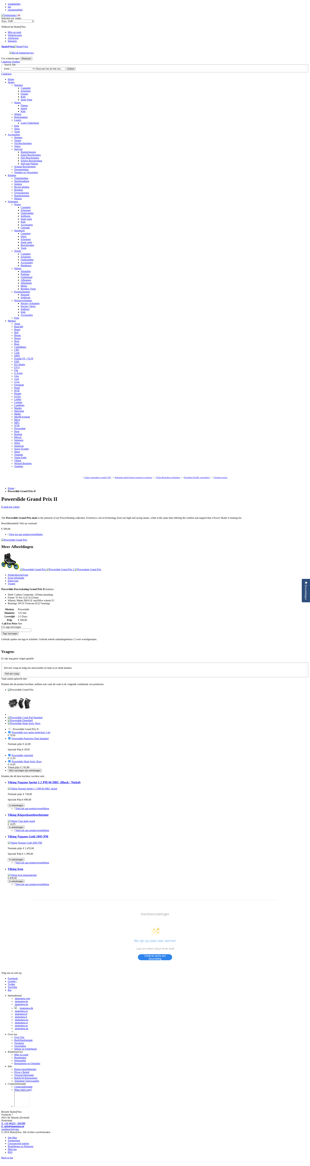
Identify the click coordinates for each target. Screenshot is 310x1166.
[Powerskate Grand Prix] (88, 569)
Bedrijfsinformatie (23, 1040)
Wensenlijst (20, 1060)
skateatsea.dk (26, 1008)
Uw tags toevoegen (11, 627)
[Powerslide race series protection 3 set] (20, 714)
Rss (9, 990)
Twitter (11, 984)
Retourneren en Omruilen (27, 1063)
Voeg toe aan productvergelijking (26, 534)
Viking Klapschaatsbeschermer (28, 815)
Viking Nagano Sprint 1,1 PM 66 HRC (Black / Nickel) (44, 782)
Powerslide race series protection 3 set (31, 732)
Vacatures (19, 1043)
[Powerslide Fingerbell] (20, 720)
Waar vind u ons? (23, 1089)
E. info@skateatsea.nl (12, 1126)
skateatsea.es (21, 1011)
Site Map (12, 1137)
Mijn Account (21, 1054)
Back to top (7, 1157)
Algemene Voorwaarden (26, 1081)
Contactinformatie (23, 1086)
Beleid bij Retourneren (25, 1078)
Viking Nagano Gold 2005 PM (28, 836)
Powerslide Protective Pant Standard (30, 738)
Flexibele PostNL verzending (197, 477)
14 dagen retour (220, 477)
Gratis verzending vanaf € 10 (97, 477)
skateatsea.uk (21, 1028)
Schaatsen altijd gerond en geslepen (133, 477)
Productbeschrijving (18, 575)
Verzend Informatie (24, 1075)
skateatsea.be (21, 1001)
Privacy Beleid (21, 1072)
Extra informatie (16, 577)
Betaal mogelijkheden (25, 1069)
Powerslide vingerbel (22, 755)
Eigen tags (13, 580)
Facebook (13, 978)
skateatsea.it (21, 1017)
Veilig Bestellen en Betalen (168, 477)
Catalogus (6, 61)
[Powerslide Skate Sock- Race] (24, 723)
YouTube (12, 987)
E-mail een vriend (10, 506)
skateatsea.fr (21, 1014)
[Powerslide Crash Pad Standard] (25, 717)
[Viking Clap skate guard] (21, 821)
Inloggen (12, 41)
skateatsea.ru (21, 1022)
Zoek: (7, 68)
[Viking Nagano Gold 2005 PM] (25, 842)
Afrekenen (13, 38)
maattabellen (14, 4)
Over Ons (19, 1037)
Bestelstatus (20, 1057)
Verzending (20, 1046)
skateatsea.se (21, 1025)
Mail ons (12, 1149)
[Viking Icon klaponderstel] (22, 875)
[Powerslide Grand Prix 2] (60, 569)
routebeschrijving (10, 1129)
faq (9, 6)
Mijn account (14, 32)
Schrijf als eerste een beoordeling (155, 957)
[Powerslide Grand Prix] (14, 539)
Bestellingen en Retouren (20, 1146)
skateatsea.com (22, 998)
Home (11, 79)
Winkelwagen (15, 35)
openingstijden (15, 9)
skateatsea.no (21, 1019)
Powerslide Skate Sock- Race (27, 761)
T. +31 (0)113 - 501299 (13, 1123)
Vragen (11, 583)
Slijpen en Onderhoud (25, 1049)
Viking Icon (15, 869)
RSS (10, 1152)
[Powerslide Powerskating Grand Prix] (10, 569)
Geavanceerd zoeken (18, 1143)
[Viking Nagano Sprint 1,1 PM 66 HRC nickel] (32, 788)
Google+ (12, 981)
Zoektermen (14, 1140)
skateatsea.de (21, 1004)
